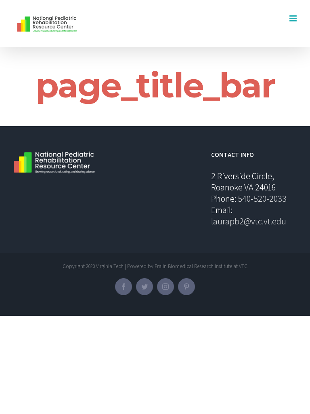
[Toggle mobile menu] (293, 18)
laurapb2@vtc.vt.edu (248, 221)
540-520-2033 (262, 198)
